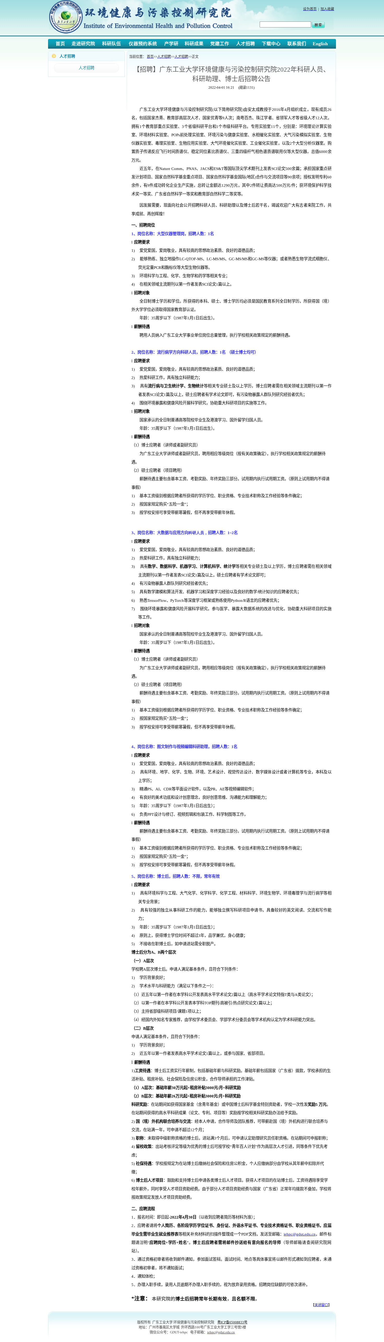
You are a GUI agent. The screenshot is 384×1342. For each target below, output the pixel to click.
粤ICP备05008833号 (232, 1322)
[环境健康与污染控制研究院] (142, 34)
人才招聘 (86, 68)
